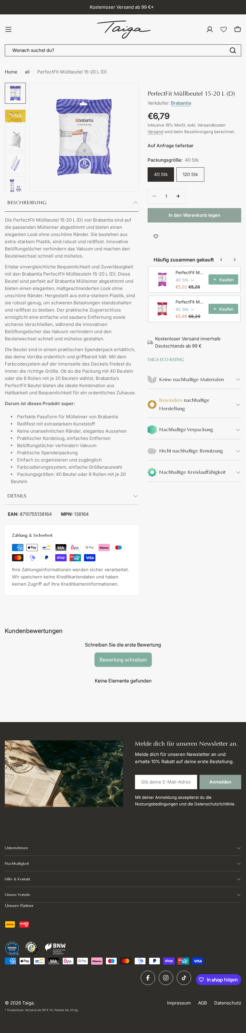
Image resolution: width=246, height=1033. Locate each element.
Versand (155, 131)
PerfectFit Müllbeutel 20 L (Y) (190, 301)
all (27, 72)
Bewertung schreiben (123, 660)
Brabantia (181, 103)
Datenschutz (227, 1003)
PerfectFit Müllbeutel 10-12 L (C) (190, 272)
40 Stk (161, 174)
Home (11, 72)
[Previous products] (221, 259)
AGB (202, 1003)
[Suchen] (232, 50)
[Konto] (209, 29)
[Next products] (234, 259)
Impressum (179, 1003)
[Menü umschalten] (8, 29)
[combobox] (123, 50)
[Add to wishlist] (156, 236)
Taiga (28, 1003)
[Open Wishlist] (223, 29)
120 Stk (190, 174)
